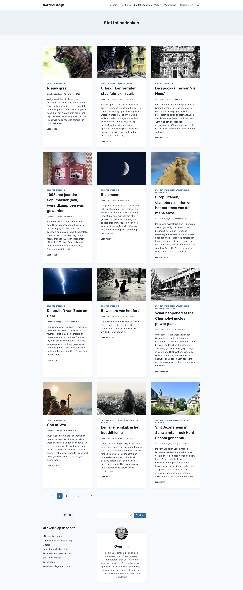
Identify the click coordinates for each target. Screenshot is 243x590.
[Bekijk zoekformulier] (198, 5)
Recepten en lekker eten (55, 549)
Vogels (157, 5)
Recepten (113, 5)
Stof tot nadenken (142, 5)
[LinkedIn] (70, 515)
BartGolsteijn (56, 94)
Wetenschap (170, 5)
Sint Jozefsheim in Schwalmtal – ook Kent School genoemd (174, 432)
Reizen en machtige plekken (168, 420)
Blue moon (110, 195)
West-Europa (126, 84)
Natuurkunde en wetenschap (114, 420)
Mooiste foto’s (186, 5)
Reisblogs (126, 5)
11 (85, 496)
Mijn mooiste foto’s (52, 536)
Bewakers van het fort (120, 310)
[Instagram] (65, 515)
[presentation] (67, 62)
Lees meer (53, 129)
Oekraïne (172, 308)
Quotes (46, 544)
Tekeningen (49, 562)
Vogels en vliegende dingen (57, 566)
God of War (56, 425)
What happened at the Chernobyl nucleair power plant (174, 318)
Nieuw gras (57, 88)
